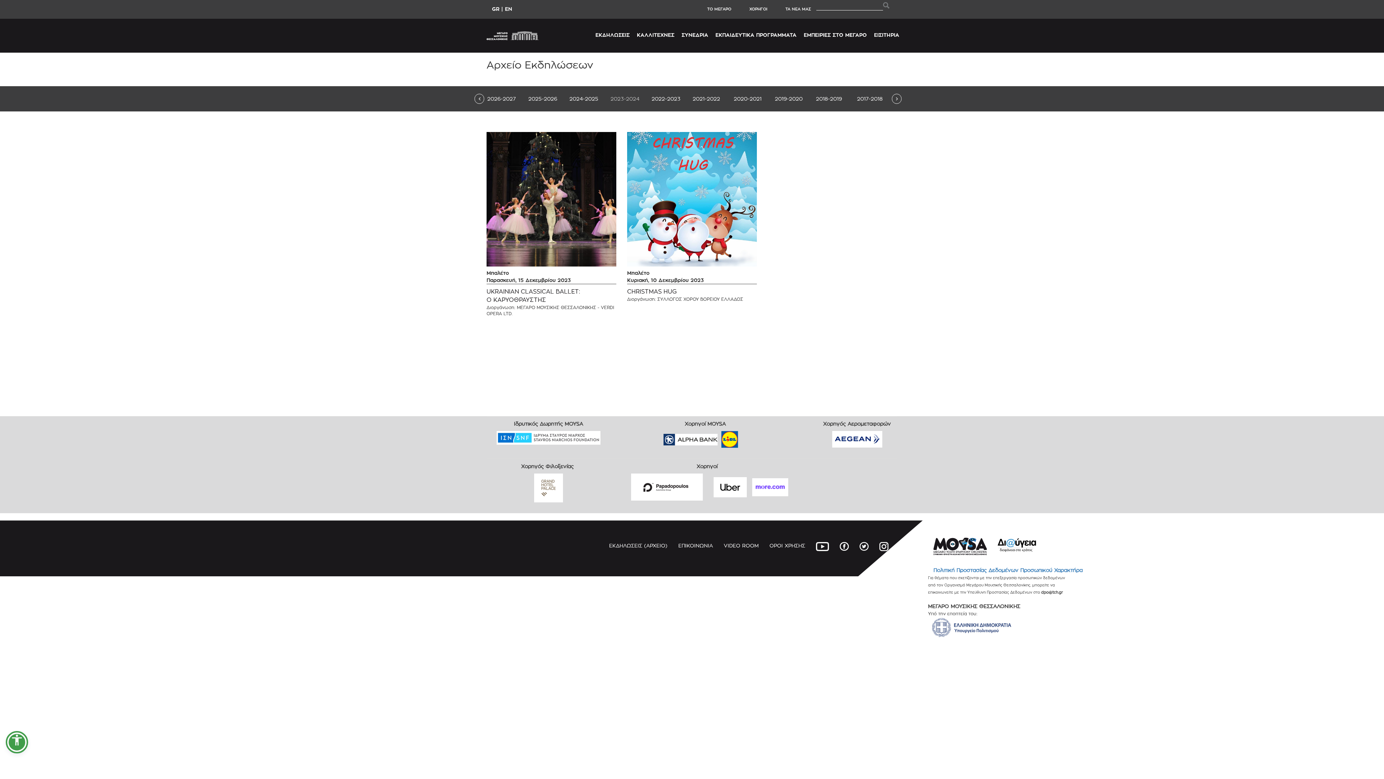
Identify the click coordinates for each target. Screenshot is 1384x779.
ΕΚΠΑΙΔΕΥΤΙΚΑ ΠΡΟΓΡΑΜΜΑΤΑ (756, 35)
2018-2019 (829, 98)
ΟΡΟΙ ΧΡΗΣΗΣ (787, 545)
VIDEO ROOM (741, 545)
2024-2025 (583, 98)
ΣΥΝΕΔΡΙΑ (695, 35)
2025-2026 (542, 98)
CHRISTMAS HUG (652, 292)
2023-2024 (625, 98)
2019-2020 (789, 98)
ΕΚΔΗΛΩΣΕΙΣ (612, 35)
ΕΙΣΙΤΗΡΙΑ (886, 35)
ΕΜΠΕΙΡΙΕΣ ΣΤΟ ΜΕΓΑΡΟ (835, 35)
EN (508, 9)
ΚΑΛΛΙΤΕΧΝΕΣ (655, 35)
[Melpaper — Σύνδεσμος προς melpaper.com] (751, 437)
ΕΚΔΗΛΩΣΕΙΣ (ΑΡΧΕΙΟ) (638, 545)
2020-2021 (748, 98)
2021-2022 (706, 98)
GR (496, 9)
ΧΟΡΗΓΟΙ (758, 9)
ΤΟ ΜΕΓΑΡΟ (719, 9)
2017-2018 (870, 98)
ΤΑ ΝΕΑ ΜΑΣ (798, 9)
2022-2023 (666, 98)
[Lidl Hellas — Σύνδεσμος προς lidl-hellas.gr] (719, 437)
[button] (17, 742)
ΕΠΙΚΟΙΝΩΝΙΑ (695, 545)
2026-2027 (501, 98)
